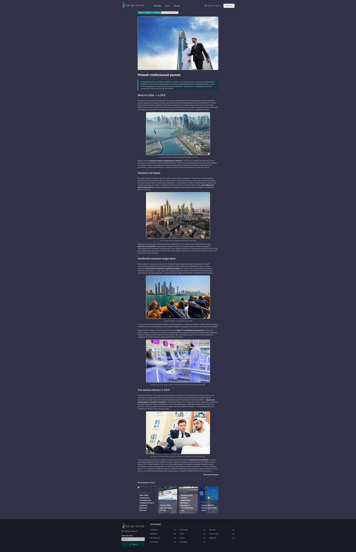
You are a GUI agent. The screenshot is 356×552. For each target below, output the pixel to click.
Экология (163, 534)
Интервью (163, 530)
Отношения (163, 542)
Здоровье (222, 538)
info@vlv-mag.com (131, 531)
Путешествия (163, 538)
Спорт (192, 534)
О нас (167, 6)
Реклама (177, 6)
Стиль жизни (222, 534)
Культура (222, 530)
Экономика (192, 530)
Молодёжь (192, 542)
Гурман (192, 538)
